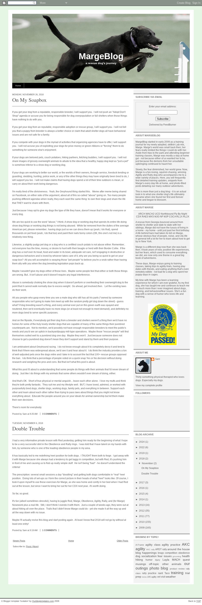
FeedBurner (169, 124)
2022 (142, 447)
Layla (166, 559)
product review (177, 569)
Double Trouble (28, 428)
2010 (142, 522)
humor (149, 559)
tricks (144, 577)
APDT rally (161, 549)
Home (18, 85)
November (148, 463)
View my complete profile (149, 385)
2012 (142, 510)
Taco (167, 573)
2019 (142, 453)
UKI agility (152, 577)
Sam (157, 359)
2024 (142, 441)
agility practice (171, 544)
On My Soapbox (29, 99)
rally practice (149, 573)
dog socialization (146, 556)
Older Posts (122, 541)
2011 (142, 516)
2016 (142, 488)
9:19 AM (33, 530)
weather (171, 576)
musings (141, 564)
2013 (142, 505)
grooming (177, 556)
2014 (142, 499)
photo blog (159, 568)
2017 (142, 482)
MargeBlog (101, 56)
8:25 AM (33, 414)
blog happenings (146, 552)
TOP (198, 601)
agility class (152, 544)
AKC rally (150, 549)
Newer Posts (19, 541)
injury (157, 560)
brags (161, 553)
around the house (178, 549)
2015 (142, 493)
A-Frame (140, 545)
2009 (142, 527)
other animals (171, 564)
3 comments (49, 414)
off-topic (154, 564)
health (186, 556)
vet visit (161, 576)
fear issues (165, 556)
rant (160, 573)
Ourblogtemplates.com (43, 601)
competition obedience (177, 553)
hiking (139, 559)
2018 (142, 458)
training (177, 573)
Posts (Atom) (32, 546)
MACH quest (181, 559)
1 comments (49, 530)
